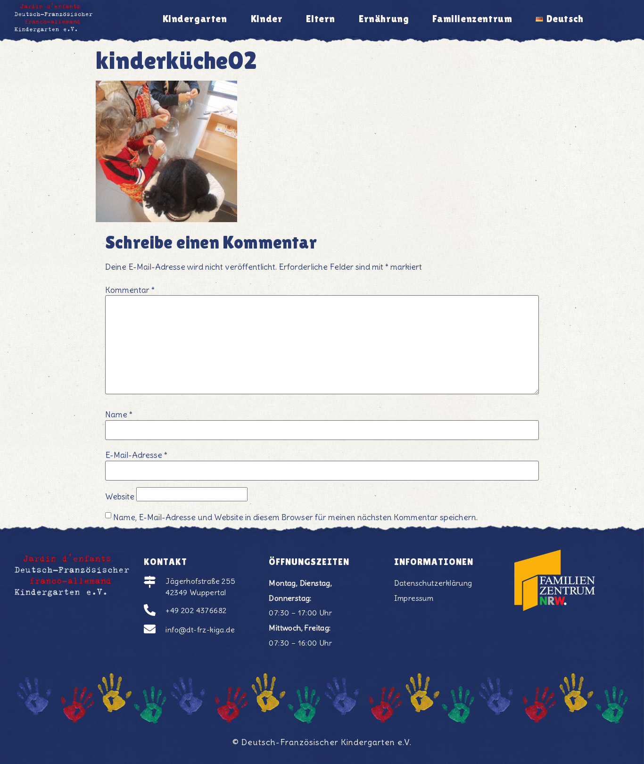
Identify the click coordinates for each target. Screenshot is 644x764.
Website (119, 497)
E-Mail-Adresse (136, 455)
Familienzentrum (472, 19)
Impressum (414, 598)
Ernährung (384, 19)
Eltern (320, 19)
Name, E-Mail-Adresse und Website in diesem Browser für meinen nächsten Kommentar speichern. (295, 518)
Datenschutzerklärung (433, 583)
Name (118, 415)
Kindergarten (195, 19)
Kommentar (130, 290)
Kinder (267, 19)
